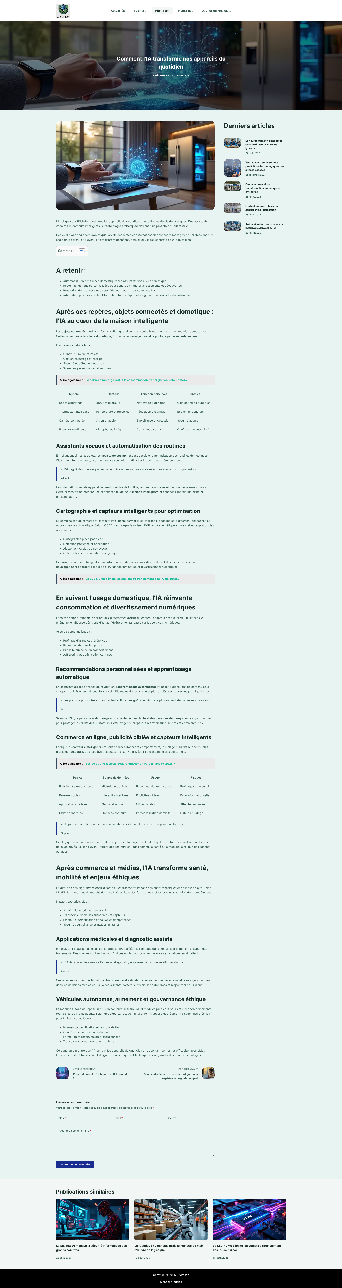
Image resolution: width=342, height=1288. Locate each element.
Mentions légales (171, 1282)
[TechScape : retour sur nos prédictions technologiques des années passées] (232, 168)
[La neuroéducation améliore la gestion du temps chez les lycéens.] (232, 143)
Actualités (118, 10)
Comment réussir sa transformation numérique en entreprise (263, 188)
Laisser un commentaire (75, 1164)
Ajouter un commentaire (75, 1130)
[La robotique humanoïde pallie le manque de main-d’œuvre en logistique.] (171, 1219)
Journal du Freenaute (216, 10)
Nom (63, 1118)
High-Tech (162, 10)
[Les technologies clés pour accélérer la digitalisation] (232, 208)
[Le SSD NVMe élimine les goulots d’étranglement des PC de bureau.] (249, 1219)
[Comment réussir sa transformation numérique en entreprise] (232, 186)
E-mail (118, 1118)
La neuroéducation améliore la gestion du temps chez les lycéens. (263, 144)
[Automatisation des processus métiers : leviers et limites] (232, 226)
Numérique (185, 10)
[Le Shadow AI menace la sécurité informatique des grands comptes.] (92, 1219)
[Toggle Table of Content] (80, 251)
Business (140, 10)
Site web (172, 1118)
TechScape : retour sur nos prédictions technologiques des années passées (264, 166)
